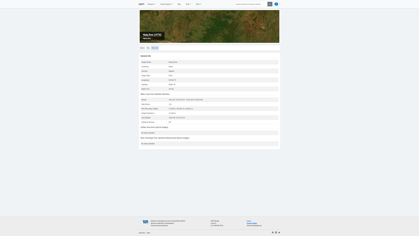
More (198, 4)
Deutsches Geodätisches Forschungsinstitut (162, 223)
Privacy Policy (142, 232)
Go (270, 4)
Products (151, 4)
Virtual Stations (166, 4)
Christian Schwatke (252, 223)
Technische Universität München (159, 225)
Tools (187, 4)
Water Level (155, 48)
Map (179, 4)
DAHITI (141, 4)
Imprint (148, 232)
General (142, 48)
